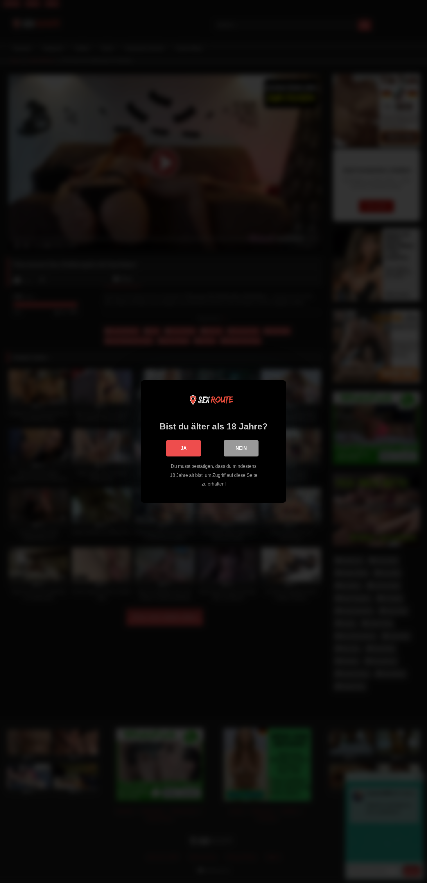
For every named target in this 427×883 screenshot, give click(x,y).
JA (184, 448)
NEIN (241, 448)
